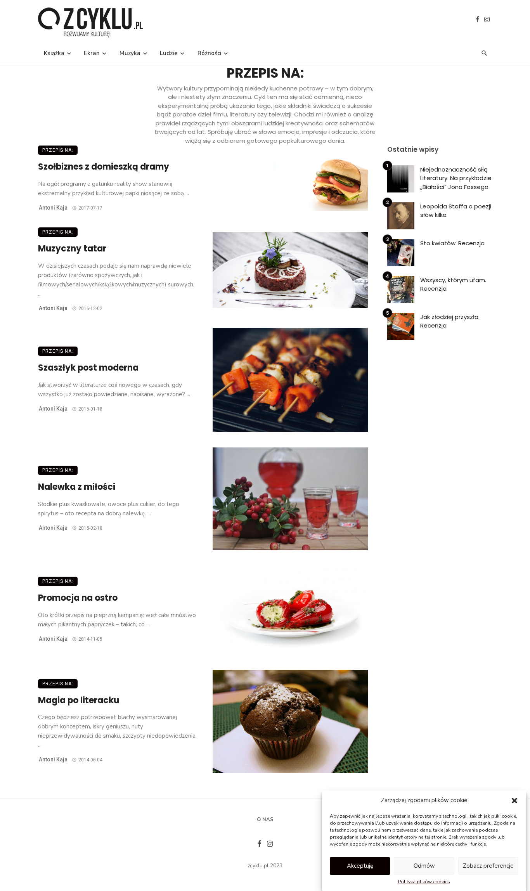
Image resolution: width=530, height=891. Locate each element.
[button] (514, 800)
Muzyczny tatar (72, 249)
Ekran (92, 53)
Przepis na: (57, 150)
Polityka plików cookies (424, 882)
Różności (209, 53)
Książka (54, 53)
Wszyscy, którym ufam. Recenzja (453, 284)
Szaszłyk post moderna (88, 368)
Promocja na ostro (78, 598)
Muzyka (130, 53)
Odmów (424, 866)
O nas (265, 819)
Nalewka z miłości (76, 487)
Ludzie (169, 53)
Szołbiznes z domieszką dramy (103, 167)
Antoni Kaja (53, 208)
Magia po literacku (78, 700)
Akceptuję (360, 866)
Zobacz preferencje (488, 866)
